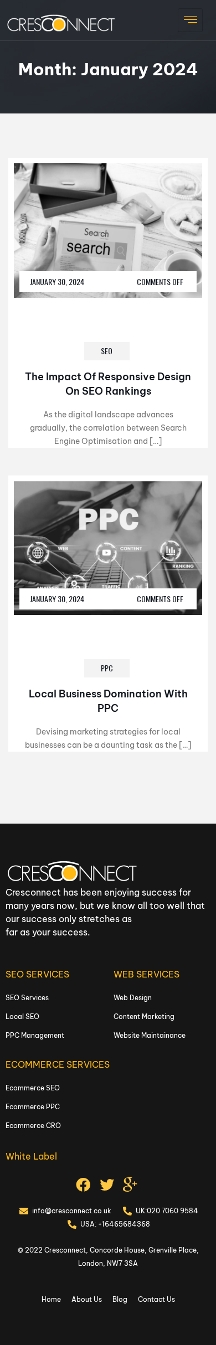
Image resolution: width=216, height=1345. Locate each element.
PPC (107, 668)
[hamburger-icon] (190, 20)
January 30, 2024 (57, 281)
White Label (31, 1156)
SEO (106, 350)
